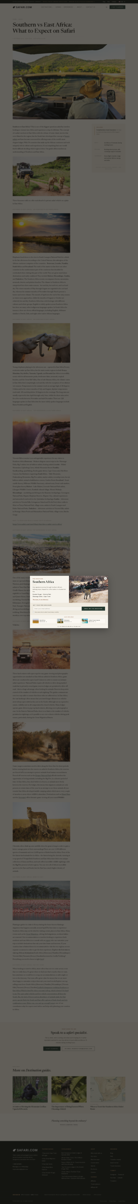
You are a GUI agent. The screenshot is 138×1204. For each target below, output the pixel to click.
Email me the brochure (93, 608)
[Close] (105, 578)
